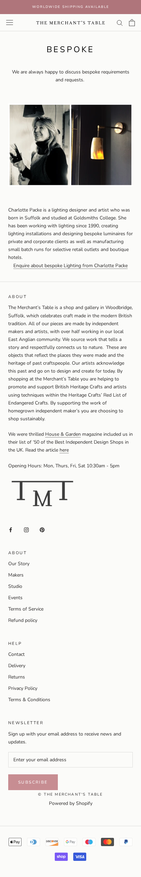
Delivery (16, 665)
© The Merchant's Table (70, 794)
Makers (16, 575)
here (64, 450)
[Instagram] (26, 529)
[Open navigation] (9, 22)
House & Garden (63, 434)
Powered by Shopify (70, 803)
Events (15, 597)
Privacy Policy (22, 688)
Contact (16, 654)
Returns (16, 677)
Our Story (18, 563)
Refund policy (22, 620)
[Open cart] (132, 22)
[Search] (120, 22)
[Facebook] (10, 529)
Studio (15, 586)
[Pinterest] (42, 529)
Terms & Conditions (29, 699)
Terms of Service (25, 609)
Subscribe (33, 782)
